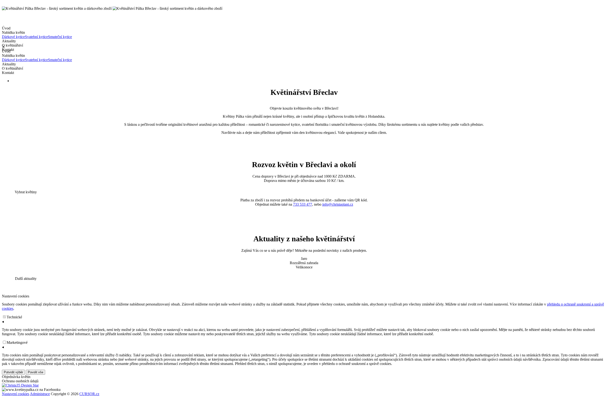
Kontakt (8, 73)
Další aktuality (26, 279)
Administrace (40, 394)
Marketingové (17, 342)
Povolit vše (35, 372)
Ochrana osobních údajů (20, 381)
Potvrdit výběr (13, 372)
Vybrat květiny (26, 192)
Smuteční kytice (60, 37)
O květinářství (12, 68)
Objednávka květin (16, 377)
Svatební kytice (36, 37)
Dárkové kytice (13, 37)
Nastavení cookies (15, 394)
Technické (14, 317)
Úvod (6, 28)
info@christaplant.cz (337, 204)
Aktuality (9, 41)
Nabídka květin (37, 34)
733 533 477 (302, 204)
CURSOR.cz (89, 394)
